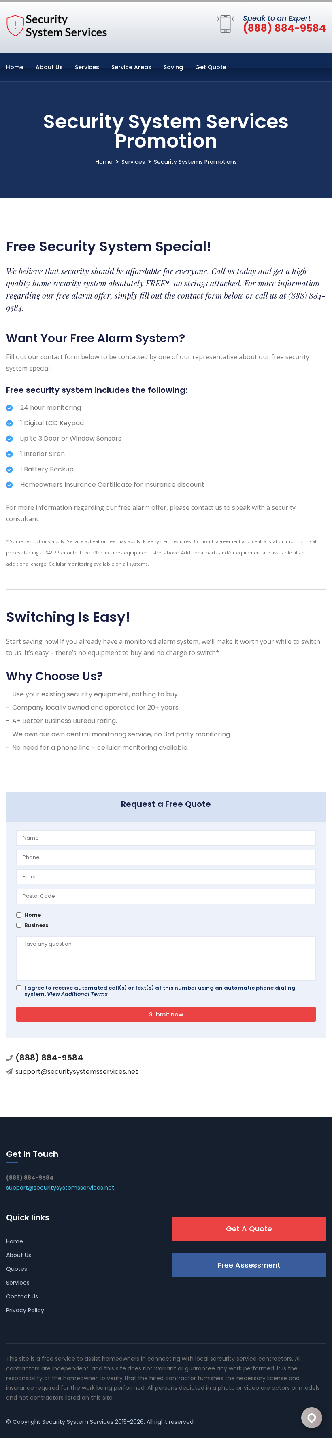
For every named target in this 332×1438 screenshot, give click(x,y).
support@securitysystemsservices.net (76, 1071)
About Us (49, 67)
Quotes (16, 1269)
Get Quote (210, 67)
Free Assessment (249, 1265)
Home (14, 67)
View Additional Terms (77, 994)
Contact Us (22, 1296)
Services (87, 67)
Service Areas (131, 67)
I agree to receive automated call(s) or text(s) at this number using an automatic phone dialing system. (160, 991)
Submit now (166, 1014)
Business (36, 925)
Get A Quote (249, 1229)
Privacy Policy (25, 1310)
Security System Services (77, 1422)
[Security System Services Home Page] (56, 26)
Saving (173, 67)
